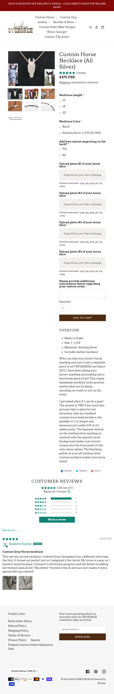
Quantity (65, 301)
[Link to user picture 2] (25, 583)
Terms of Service (19, 635)
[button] (67, 72)
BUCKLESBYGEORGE (81, 679)
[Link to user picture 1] (9, 583)
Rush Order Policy (20, 621)
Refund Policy (17, 625)
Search (35, 640)
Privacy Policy (17, 640)
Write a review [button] (57, 519)
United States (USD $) (23, 671)
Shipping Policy (18, 630)
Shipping (64, 82)
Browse (97, 174)
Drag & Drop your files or (82, 174)
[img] (10, 539)
